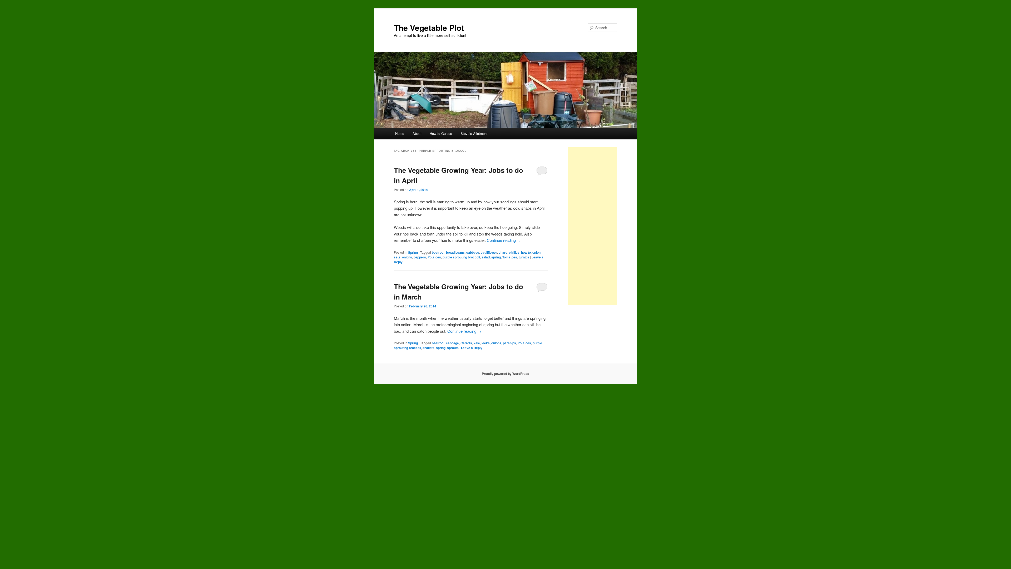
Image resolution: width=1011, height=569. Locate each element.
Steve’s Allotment (474, 133)
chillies (514, 252)
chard (503, 252)
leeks (486, 343)
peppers (420, 257)
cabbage (472, 252)
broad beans (455, 252)
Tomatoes (509, 257)
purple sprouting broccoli (461, 257)
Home (399, 133)
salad (486, 257)
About (417, 133)
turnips (524, 257)
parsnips (509, 343)
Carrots (466, 343)
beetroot (438, 252)
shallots (428, 347)
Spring (413, 252)
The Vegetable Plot (429, 27)
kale (477, 343)
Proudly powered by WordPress (505, 373)
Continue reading (504, 240)
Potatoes (434, 257)
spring (496, 257)
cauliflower (489, 252)
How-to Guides (441, 133)
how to (526, 252)
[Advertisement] (592, 226)
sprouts (453, 347)
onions (407, 257)
